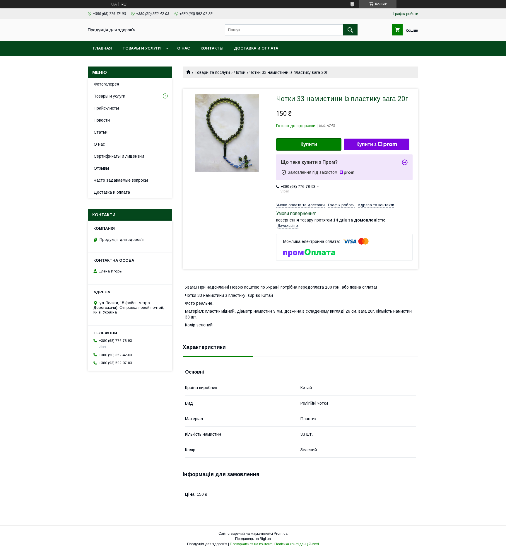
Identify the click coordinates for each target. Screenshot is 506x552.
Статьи (100, 132)
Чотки (239, 72)
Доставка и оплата (256, 48)
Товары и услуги (141, 48)
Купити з (366, 144)
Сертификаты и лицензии (119, 156)
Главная (102, 48)
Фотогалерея (106, 84)
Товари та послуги (212, 72)
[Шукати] (350, 29)
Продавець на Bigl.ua (253, 539)
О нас (183, 48)
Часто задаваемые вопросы (121, 180)
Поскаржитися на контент (251, 544)
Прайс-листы (106, 108)
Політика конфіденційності (296, 544)
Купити (308, 144)
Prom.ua (281, 533)
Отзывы (101, 168)
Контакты (212, 48)
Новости (102, 120)
